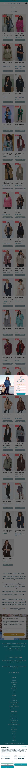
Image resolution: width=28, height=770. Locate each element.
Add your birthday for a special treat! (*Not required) (20, 390)
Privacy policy (24, 746)
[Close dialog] (27, 375)
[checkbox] (2, 756)
